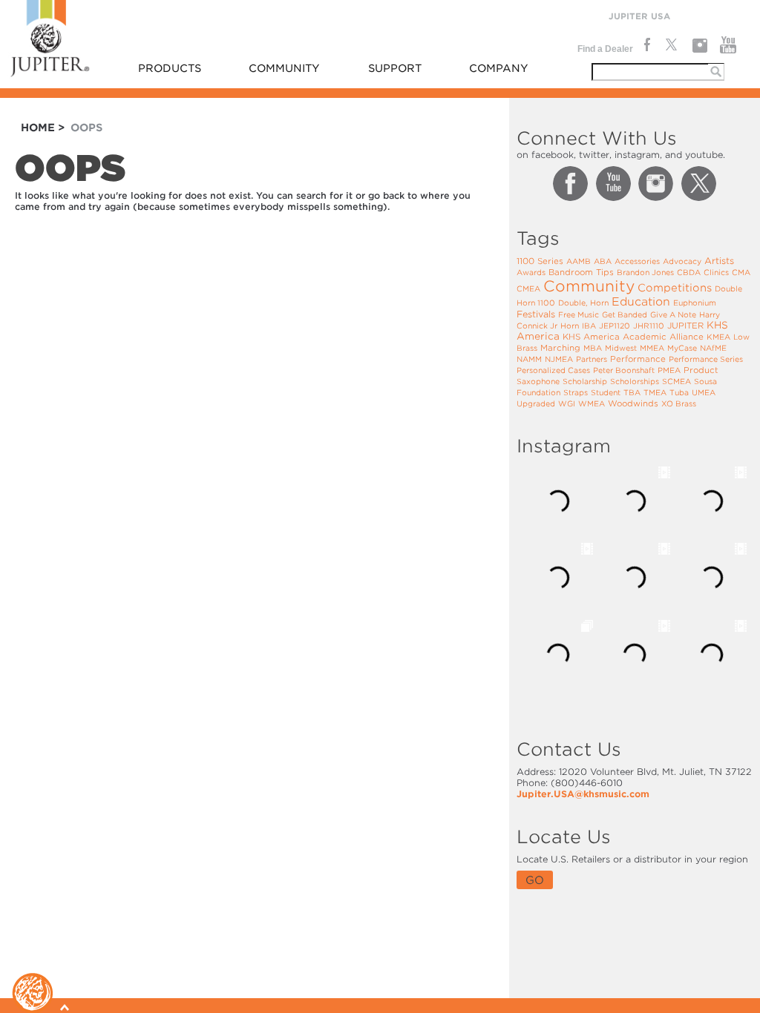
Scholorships (634, 381)
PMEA (669, 370)
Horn (569, 325)
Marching (560, 348)
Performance (638, 359)
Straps (575, 392)
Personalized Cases (553, 370)
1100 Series (540, 261)
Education (641, 301)
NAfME (713, 347)
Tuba (679, 392)
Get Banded (624, 314)
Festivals (536, 314)
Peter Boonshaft (624, 370)
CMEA (528, 288)
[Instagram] (699, 45)
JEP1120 (614, 325)
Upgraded (536, 403)
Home (38, 127)
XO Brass (678, 403)
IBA (589, 325)
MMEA (652, 347)
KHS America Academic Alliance (633, 336)
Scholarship (585, 381)
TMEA (654, 392)
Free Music (578, 314)
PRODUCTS (169, 68)
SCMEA (676, 381)
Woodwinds (633, 403)
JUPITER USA (639, 16)
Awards (531, 272)
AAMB (578, 261)
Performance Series (706, 358)
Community (589, 286)
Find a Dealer (605, 49)
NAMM (529, 358)
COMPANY (498, 68)
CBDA (689, 272)
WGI (566, 403)
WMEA (591, 403)
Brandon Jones (645, 272)
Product (701, 370)
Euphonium (694, 302)
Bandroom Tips (581, 272)
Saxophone (538, 381)
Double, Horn (583, 302)
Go (534, 880)
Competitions (675, 288)
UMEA (703, 392)
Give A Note (673, 314)
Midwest (621, 347)
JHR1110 (648, 325)
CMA (741, 272)
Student (605, 392)
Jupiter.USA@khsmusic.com (583, 793)
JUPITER (685, 325)
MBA (592, 347)
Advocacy (682, 261)
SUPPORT (395, 68)
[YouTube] (728, 45)
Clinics (716, 272)
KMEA (718, 336)
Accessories (637, 261)
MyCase (682, 347)
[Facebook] (646, 45)
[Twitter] (671, 45)
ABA (603, 261)
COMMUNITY (284, 68)
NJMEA (559, 358)
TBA (632, 392)
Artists (719, 260)
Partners (591, 358)
